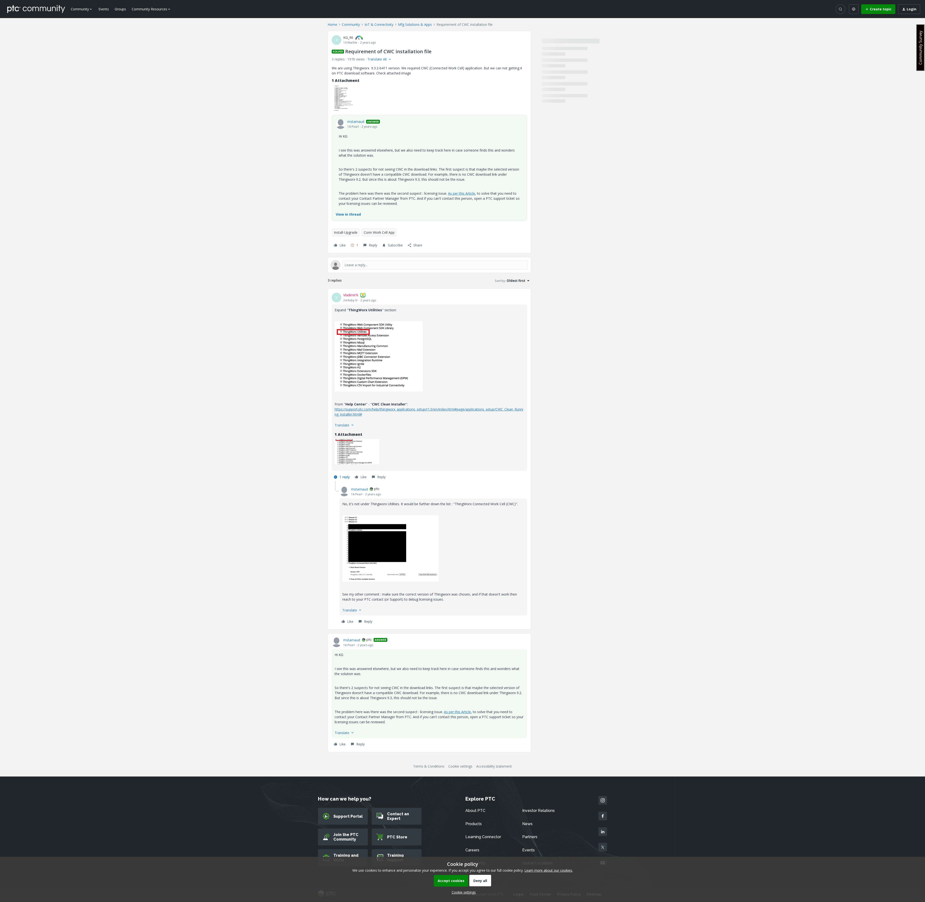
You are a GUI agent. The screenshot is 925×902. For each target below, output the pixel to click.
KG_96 (348, 37)
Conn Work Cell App (379, 232)
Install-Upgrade (345, 232)
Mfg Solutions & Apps (415, 24)
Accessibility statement (494, 766)
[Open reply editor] (429, 265)
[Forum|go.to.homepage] (36, 9)
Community (351, 24)
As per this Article (461, 193)
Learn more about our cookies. (548, 870)
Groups (120, 9)
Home (332, 24)
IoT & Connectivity (378, 24)
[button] (878, 9)
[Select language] (854, 9)
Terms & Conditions (428, 766)
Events (104, 9)
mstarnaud (355, 121)
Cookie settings (460, 766)
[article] (429, 386)
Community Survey (920, 48)
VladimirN (350, 295)
